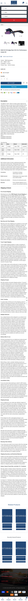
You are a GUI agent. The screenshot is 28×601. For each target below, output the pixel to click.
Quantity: (3, 76)
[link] (7, 526)
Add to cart (11, 83)
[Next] (26, 36)
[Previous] (24, 36)
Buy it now (14, 86)
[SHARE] (26, 82)
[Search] (5, 3)
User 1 (2, 135)
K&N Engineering (9, 60)
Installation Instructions (6, 136)
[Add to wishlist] (23, 82)
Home (2, 24)
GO (14, 20)
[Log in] (26, 3)
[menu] (1, 3)
